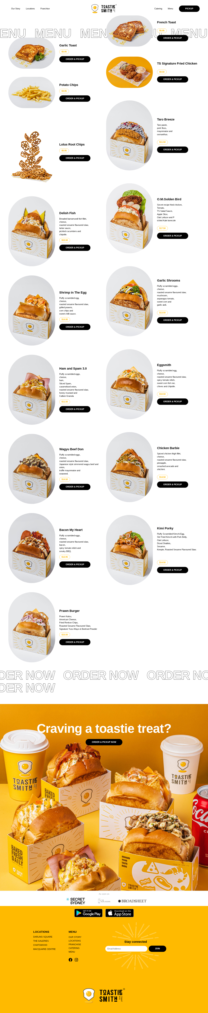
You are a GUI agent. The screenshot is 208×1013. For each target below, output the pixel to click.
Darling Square (42, 937)
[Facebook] (70, 960)
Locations (30, 9)
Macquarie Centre (44, 949)
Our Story (15, 9)
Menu (170, 9)
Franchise (45, 9)
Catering (158, 9)
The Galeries (41, 941)
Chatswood (40, 945)
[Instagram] (76, 960)
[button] (64, 52)
